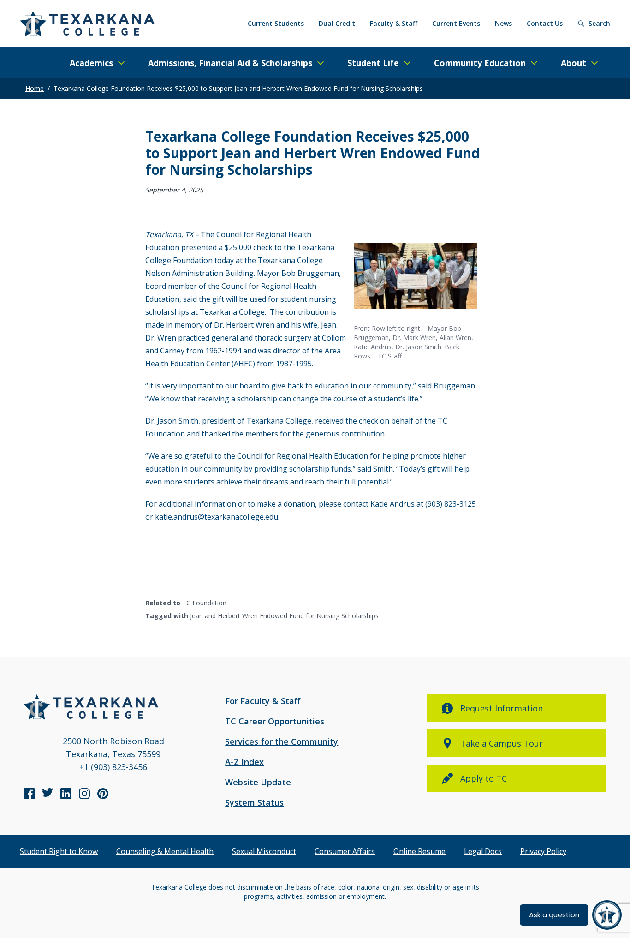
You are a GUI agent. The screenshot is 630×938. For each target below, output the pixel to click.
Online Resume (419, 851)
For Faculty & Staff (262, 700)
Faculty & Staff (393, 23)
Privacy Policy (543, 851)
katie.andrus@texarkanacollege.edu (216, 517)
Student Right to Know (59, 851)
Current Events (456, 23)
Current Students (276, 23)
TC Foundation (204, 602)
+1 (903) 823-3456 (113, 766)
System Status (254, 802)
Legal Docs (483, 851)
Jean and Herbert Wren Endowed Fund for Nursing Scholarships (284, 615)
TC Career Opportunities (274, 721)
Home (34, 88)
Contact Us (545, 23)
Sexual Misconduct (264, 851)
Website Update (258, 782)
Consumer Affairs (345, 851)
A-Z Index (244, 761)
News (503, 23)
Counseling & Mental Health (165, 851)
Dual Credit (337, 23)
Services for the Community (281, 741)
